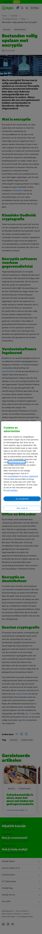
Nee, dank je (22, 508)
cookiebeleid (13, 476)
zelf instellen (11, 490)
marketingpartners (17, 462)
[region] (21, 467)
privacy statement (30, 476)
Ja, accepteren (22, 499)
